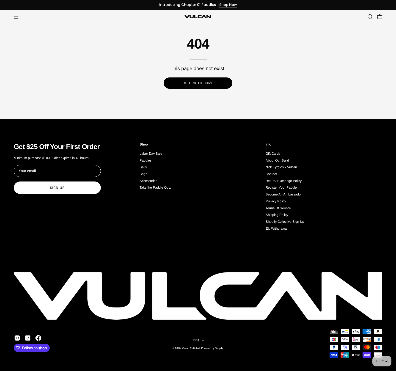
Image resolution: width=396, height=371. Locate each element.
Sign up (57, 188)
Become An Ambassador (284, 194)
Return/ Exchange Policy (284, 181)
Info (269, 144)
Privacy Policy (276, 201)
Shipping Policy (277, 215)
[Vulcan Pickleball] (198, 16)
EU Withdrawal (276, 228)
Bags (143, 174)
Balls (143, 167)
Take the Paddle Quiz (155, 188)
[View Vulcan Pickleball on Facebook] (38, 338)
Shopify (219, 348)
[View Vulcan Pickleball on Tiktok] (27, 338)
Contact (271, 174)
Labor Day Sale (151, 153)
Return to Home (198, 83)
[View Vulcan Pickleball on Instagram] (17, 338)
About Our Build (277, 160)
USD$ (195, 340)
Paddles (145, 160)
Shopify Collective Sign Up (285, 221)
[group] (198, 5)
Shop (144, 144)
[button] (370, 17)
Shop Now (228, 4)
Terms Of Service (278, 208)
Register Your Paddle (281, 188)
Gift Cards (273, 153)
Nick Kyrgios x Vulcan (281, 167)
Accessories (148, 181)
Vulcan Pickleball (191, 348)
